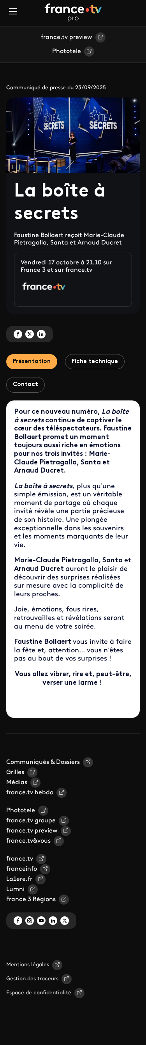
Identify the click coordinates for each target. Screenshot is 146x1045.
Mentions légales (27, 965)
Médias (16, 782)
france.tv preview (66, 37)
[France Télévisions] (73, 13)
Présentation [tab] (32, 362)
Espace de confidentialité (38, 993)
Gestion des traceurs (32, 979)
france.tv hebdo (29, 793)
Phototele (66, 51)
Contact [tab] (25, 385)
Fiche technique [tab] (95, 362)
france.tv (19, 859)
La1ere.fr (19, 879)
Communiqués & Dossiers (43, 762)
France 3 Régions (31, 899)
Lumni (15, 889)
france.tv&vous (28, 841)
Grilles (15, 772)
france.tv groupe (31, 821)
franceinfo (21, 869)
